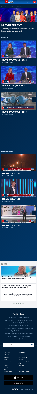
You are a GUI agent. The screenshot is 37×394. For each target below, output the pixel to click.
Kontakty (20, 359)
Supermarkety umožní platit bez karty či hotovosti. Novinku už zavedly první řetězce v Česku (16, 286)
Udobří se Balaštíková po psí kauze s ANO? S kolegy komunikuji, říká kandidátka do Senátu (17, 277)
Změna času (28, 320)
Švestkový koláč (18, 339)
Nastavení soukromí (23, 371)
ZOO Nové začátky (13, 325)
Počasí (15, 323)
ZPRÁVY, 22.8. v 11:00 (11, 225)
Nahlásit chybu (8, 371)
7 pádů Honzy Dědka (10, 328)
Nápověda (21, 365)
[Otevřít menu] (2, 2)
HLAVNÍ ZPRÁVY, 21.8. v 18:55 (14, 60)
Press (19, 355)
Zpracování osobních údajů (23, 362)
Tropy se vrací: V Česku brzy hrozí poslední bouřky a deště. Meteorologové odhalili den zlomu (17, 295)
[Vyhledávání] (27, 2)
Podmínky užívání (8, 362)
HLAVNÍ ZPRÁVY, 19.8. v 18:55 (14, 112)
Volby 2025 (21, 328)
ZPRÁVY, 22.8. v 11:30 (11, 199)
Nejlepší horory (10, 320)
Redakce (20, 368)
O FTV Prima (7, 352)
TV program (19, 320)
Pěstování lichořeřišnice (11, 333)
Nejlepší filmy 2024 (23, 317)
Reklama (6, 357)
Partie (10, 323)
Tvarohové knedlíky (12, 336)
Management (21, 352)
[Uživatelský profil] (30, 2)
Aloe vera (26, 331)
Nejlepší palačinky (24, 336)
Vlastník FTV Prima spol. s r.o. (10, 368)
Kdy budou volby (24, 323)
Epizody (4, 37)
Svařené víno (29, 328)
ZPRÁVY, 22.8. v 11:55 (11, 173)
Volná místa (7, 355)
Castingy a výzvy (22, 357)
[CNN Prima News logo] (9, 1)
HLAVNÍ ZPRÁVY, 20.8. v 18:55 (14, 86)
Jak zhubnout (12, 317)
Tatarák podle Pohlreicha (15, 331)
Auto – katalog (24, 325)
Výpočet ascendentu (26, 333)
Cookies (6, 365)
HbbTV (6, 359)
